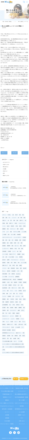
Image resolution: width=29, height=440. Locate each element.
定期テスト (21, 220)
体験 (8, 299)
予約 (8, 338)
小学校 (3, 349)
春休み (20, 299)
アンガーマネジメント (14, 259)
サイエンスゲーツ (13, 310)
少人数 (8, 282)
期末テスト (11, 223)
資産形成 (3, 335)
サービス (22, 318)
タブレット (4, 215)
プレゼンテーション (22, 223)
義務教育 (20, 307)
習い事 (24, 290)
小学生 (17, 226)
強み (12, 335)
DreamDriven (18, 274)
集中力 (10, 313)
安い (17, 293)
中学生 (22, 304)
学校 (18, 262)
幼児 (18, 243)
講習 (21, 268)
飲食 (20, 215)
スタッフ (15, 321)
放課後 (20, 265)
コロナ (10, 293)
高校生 (17, 299)
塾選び (15, 262)
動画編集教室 (20, 279)
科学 (11, 262)
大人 (9, 217)
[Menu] (26, 1)
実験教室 (8, 245)
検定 (23, 215)
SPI (8, 220)
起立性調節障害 (5, 304)
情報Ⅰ (19, 338)
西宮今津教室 (4, 274)
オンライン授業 (23, 262)
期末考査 (3, 245)
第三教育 (3, 307)
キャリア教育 (4, 276)
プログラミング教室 (16, 231)
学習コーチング (14, 288)
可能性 (8, 262)
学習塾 (24, 226)
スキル (17, 257)
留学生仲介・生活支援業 (6, 330)
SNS (17, 251)
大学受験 (9, 251)
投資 (11, 231)
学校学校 (3, 310)
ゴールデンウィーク (5, 318)
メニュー (7, 321)
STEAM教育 (19, 234)
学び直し (9, 215)
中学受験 (20, 282)
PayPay (23, 254)
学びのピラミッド (5, 316)
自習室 (24, 245)
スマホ (3, 231)
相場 (12, 245)
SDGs (10, 304)
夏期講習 (3, 229)
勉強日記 (3, 324)
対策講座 (17, 318)
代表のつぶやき (6, 164)
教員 (20, 251)
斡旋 (9, 240)
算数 (3, 240)
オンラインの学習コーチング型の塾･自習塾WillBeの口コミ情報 (12, 344)
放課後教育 (17, 276)
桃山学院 (24, 268)
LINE (13, 215)
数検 (7, 223)
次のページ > (25, 153)
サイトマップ (22, 424)
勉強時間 (7, 302)
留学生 (16, 223)
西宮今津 (3, 338)
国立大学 (3, 259)
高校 (8, 229)
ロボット (15, 341)
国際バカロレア (5, 265)
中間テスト (4, 220)
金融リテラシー (18, 333)
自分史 (8, 226)
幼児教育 (11, 307)
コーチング (4, 268)
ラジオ (16, 290)
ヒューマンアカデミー (17, 237)
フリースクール (11, 276)
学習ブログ (2, 147)
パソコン (3, 226)
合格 (21, 285)
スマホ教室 (4, 234)
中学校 (13, 265)
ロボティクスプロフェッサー (7, 237)
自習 (3, 347)
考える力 (20, 293)
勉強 (24, 217)
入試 (18, 285)
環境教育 (16, 316)
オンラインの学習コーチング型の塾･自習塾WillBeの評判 (15, 347)
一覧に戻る (14, 153)
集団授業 (3, 282)
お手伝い (22, 310)
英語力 (16, 324)
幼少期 (12, 321)
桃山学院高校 (4, 288)
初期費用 (18, 254)
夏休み (20, 226)
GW (18, 217)
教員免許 (3, 262)
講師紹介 (16, 335)
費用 (17, 229)
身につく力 (16, 245)
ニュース (13, 251)
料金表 (23, 335)
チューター (4, 296)
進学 (6, 257)
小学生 (13, 304)
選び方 (16, 215)
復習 (3, 313)
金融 (7, 293)
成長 (20, 302)
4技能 (19, 310)
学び (6, 313)
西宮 (23, 333)
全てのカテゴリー (6, 162)
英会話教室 (13, 271)
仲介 (12, 240)
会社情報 (8, 335)
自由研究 (21, 229)
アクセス (23, 321)
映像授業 (10, 285)
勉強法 (17, 302)
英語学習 (8, 271)
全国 (11, 282)
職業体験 (3, 299)
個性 (22, 248)
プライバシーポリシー (6, 327)
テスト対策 (20, 341)
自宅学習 (20, 290)
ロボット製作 (4, 285)
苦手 (11, 220)
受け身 (13, 327)
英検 (14, 220)
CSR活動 (4, 169)
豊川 (11, 338)
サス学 (18, 271)
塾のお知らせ (5, 167)
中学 (9, 274)
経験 (20, 335)
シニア (7, 231)
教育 (23, 288)
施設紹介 (17, 313)
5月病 (3, 321)
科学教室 (24, 240)
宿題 (6, 217)
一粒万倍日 (12, 299)
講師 (20, 240)
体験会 (24, 299)
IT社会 (16, 248)
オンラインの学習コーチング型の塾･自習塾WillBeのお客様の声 (12, 352)
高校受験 (24, 282)
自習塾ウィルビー (10, 324)
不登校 (3, 293)
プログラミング (12, 229)
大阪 (10, 265)
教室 (21, 217)
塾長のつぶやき (6, 175)
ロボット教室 (13, 234)
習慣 (20, 321)
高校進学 (12, 226)
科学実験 (24, 237)
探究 (25, 324)
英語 (24, 307)
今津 (13, 296)
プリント (11, 290)
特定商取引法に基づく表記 (6, 279)
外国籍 (3, 223)
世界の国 (17, 304)
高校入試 (14, 279)
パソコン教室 (24, 231)
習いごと (3, 271)
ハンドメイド (14, 217)
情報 (21, 245)
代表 (22, 296)
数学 (6, 240)
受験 (3, 302)
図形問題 (20, 257)
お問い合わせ (20, 324)
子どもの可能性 (11, 257)
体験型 (14, 313)
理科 (21, 271)
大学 (3, 257)
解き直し (13, 330)
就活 (8, 290)
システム (3, 290)
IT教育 (15, 243)
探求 (8, 243)
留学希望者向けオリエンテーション (8, 333)
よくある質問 (17, 327)
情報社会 (11, 248)
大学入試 (14, 285)
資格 (3, 217)
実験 (21, 243)
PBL (25, 220)
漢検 (17, 220)
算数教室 (3, 243)
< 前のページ (4, 153)
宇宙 (19, 248)
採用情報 (16, 240)
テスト (22, 327)
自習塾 (8, 259)
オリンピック (22, 259)
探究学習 (13, 274)
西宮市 (19, 288)
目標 (9, 288)
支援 (8, 234)
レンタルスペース (5, 248)
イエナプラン (18, 296)
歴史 (14, 293)
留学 (4, 173)
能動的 (16, 307)
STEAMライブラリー (12, 254)
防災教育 (9, 296)
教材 (8, 307)
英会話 (17, 268)
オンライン (12, 316)
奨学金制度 (4, 251)
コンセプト (13, 318)
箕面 (8, 268)
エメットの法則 (5, 254)
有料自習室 (13, 268)
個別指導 (15, 282)
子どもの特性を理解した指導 (7, 341)
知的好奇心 (12, 302)
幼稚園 (11, 243)
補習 (17, 265)
